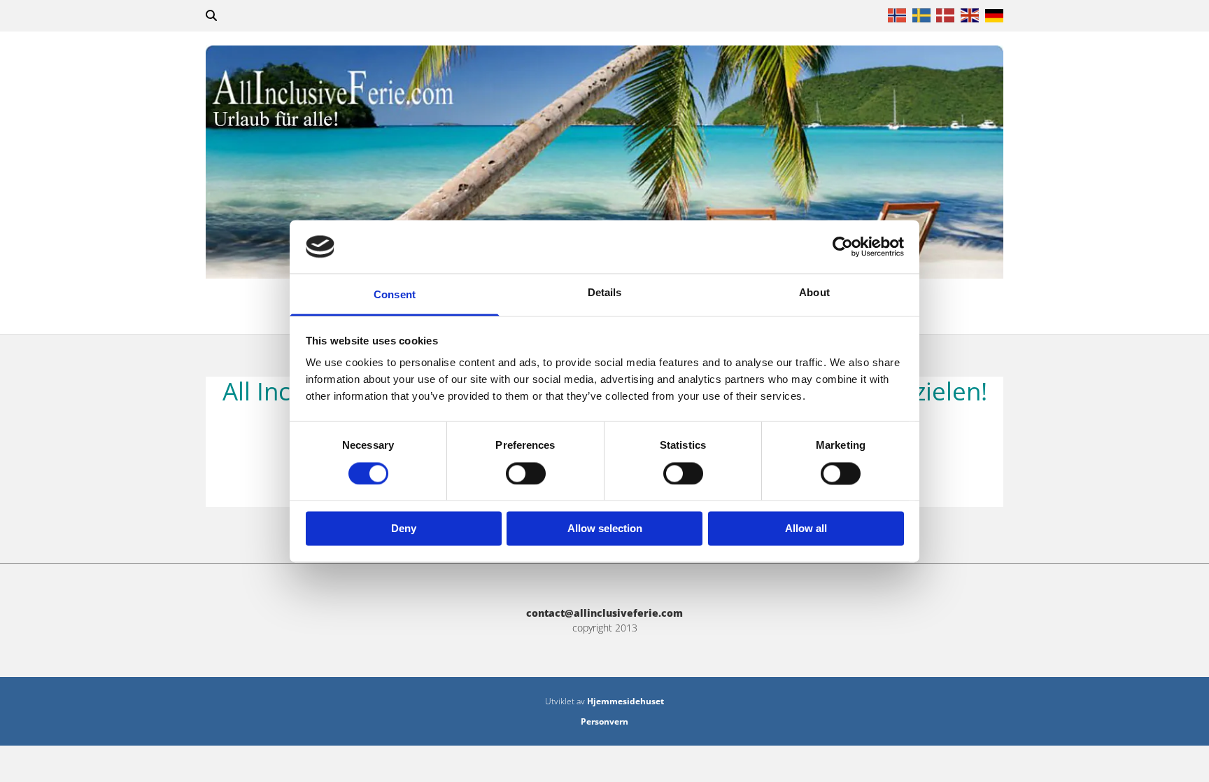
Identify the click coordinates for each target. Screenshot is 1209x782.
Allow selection (604, 529)
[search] (211, 15)
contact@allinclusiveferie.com (604, 613)
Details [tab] (605, 293)
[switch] (526, 473)
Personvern (604, 721)
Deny (403, 529)
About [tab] (814, 293)
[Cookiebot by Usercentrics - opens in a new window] (843, 246)
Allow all (806, 529)
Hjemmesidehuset (625, 701)
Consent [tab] (395, 295)
